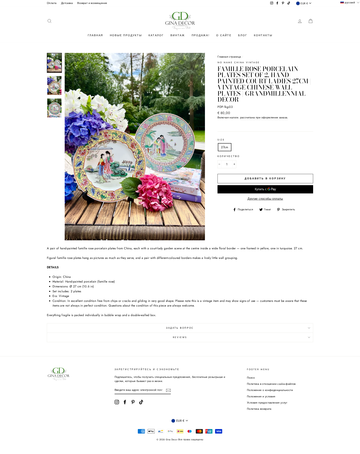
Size (221, 139)
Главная (95, 35)
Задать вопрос (180, 328)
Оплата (51, 3)
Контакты (263, 35)
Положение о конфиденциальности (270, 390)
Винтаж (177, 35)
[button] (350, 2)
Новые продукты (126, 35)
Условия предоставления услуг (267, 402)
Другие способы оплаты (265, 199)
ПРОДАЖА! (201, 35)
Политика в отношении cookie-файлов (271, 384)
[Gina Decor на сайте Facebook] (125, 402)
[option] (135, 146)
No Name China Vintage (239, 62)
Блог (242, 35)
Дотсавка (67, 3)
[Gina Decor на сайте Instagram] (117, 402)
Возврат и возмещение (92, 3)
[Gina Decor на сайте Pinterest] (133, 402)
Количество (229, 156)
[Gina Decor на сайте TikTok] (141, 402)
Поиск (251, 378)
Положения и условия (261, 396)
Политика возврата (259, 409)
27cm (224, 147)
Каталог (156, 35)
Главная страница (229, 57)
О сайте (224, 35)
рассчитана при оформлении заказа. (264, 117)
